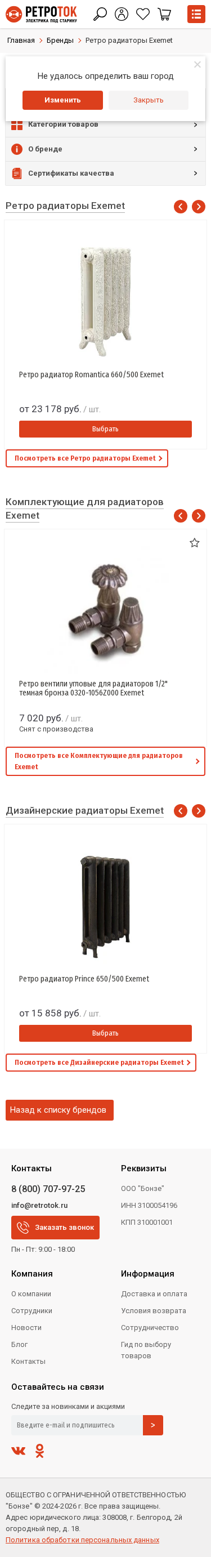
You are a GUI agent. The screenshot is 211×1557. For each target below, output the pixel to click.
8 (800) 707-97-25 (48, 1189)
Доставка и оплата (154, 1294)
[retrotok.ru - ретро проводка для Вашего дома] (41, 14)
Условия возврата (153, 1310)
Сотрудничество (150, 1327)
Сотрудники (31, 1310)
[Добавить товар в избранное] (195, 543)
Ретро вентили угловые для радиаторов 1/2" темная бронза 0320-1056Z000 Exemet (93, 689)
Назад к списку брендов (58, 1110)
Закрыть (148, 100)
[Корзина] (164, 14)
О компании (31, 1294)
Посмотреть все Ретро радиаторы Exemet (85, 458)
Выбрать (105, 429)
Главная (21, 40)
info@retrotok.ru (39, 1205)
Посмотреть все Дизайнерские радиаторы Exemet (99, 1062)
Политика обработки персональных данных (82, 1540)
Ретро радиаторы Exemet (65, 205)
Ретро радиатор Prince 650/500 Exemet (84, 979)
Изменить (62, 100)
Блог (19, 1344)
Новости (26, 1327)
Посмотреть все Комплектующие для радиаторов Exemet (99, 761)
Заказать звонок (64, 1227)
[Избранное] (143, 14)
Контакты (28, 1361)
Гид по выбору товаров (146, 1350)
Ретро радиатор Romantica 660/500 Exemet (91, 375)
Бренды (60, 40)
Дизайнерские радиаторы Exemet (85, 810)
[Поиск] (100, 14)
